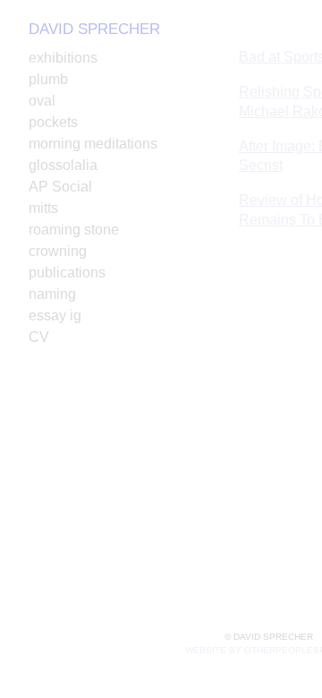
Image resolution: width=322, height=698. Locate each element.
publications (67, 272)
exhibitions (63, 57)
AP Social (60, 186)
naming (52, 294)
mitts (43, 208)
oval (42, 100)
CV (39, 337)
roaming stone (74, 229)
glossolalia (63, 165)
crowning (58, 251)
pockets (53, 122)
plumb (48, 79)
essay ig (55, 315)
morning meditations (93, 143)
